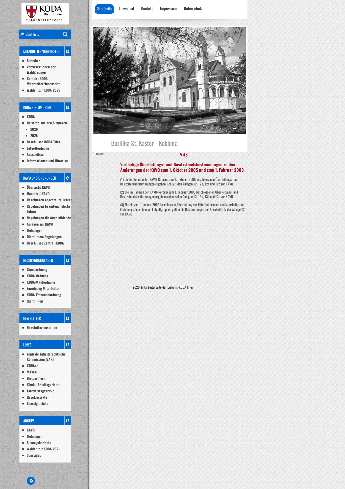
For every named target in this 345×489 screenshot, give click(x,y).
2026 (34, 129)
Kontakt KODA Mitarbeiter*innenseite (43, 81)
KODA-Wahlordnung (41, 282)
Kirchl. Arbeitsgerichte (43, 384)
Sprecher (33, 60)
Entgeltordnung (38, 148)
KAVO (31, 429)
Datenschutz (193, 8)
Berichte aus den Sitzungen (47, 122)
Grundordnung (37, 269)
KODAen (32, 365)
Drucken (99, 154)
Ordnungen (34, 230)
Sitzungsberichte (39, 442)
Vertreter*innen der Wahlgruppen (41, 69)
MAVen (32, 371)
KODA (31, 116)
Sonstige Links (37, 403)
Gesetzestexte (37, 397)
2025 (34, 135)
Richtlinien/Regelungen (44, 236)
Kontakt (147, 8)
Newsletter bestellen (42, 327)
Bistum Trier (36, 378)
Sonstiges (34, 455)
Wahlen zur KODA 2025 (43, 90)
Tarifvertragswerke (40, 390)
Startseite (104, 8)
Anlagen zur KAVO (40, 224)
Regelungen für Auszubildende (49, 217)
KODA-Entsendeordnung (44, 294)
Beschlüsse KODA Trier (43, 141)
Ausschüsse (35, 154)
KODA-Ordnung (37, 275)
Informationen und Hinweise (47, 160)
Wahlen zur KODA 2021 (43, 448)
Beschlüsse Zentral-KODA (45, 243)
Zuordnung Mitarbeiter (43, 288)
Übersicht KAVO (38, 187)
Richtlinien (35, 301)
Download (126, 8)
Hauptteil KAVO (38, 193)
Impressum (168, 8)
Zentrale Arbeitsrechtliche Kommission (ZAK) (46, 356)
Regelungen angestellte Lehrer (49, 199)
